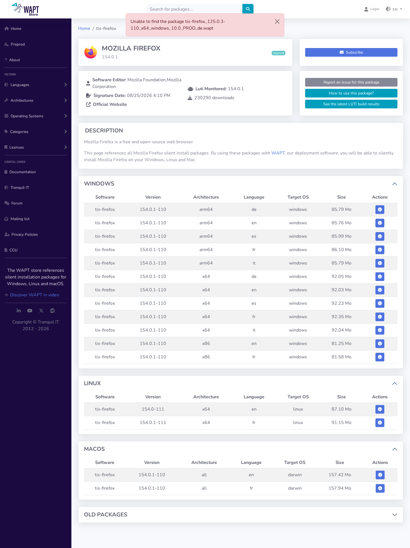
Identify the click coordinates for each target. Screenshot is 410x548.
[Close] (277, 21)
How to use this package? (351, 93)
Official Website (110, 104)
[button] (394, 9)
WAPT (278, 153)
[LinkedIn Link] (19, 311)
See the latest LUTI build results (351, 104)
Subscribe (354, 52)
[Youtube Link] (29, 311)
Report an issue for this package (351, 82)
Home (84, 28)
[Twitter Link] (41, 311)
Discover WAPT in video (34, 295)
